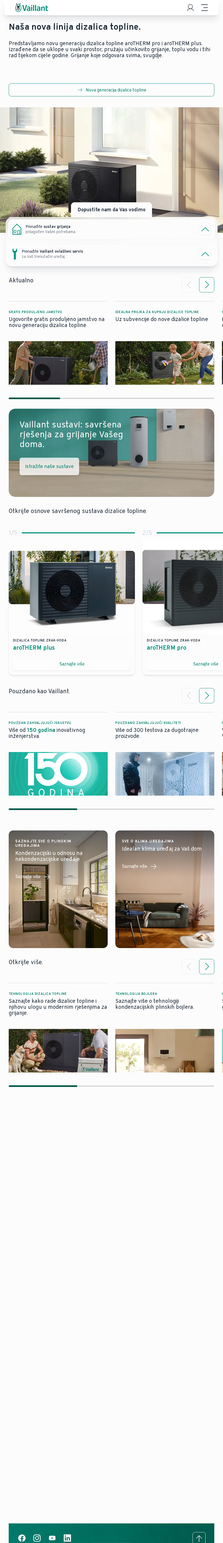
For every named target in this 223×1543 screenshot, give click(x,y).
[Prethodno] (189, 284)
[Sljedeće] (206, 284)
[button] (58, 343)
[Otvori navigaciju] (204, 7)
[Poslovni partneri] (190, 7)
